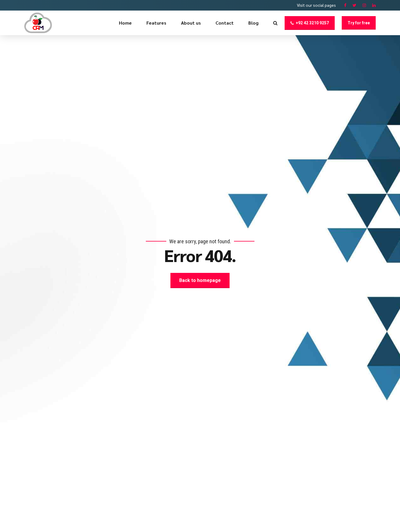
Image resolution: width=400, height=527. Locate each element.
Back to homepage (200, 280)
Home (125, 23)
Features (156, 23)
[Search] (275, 23)
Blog (253, 23)
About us (191, 23)
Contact (225, 23)
